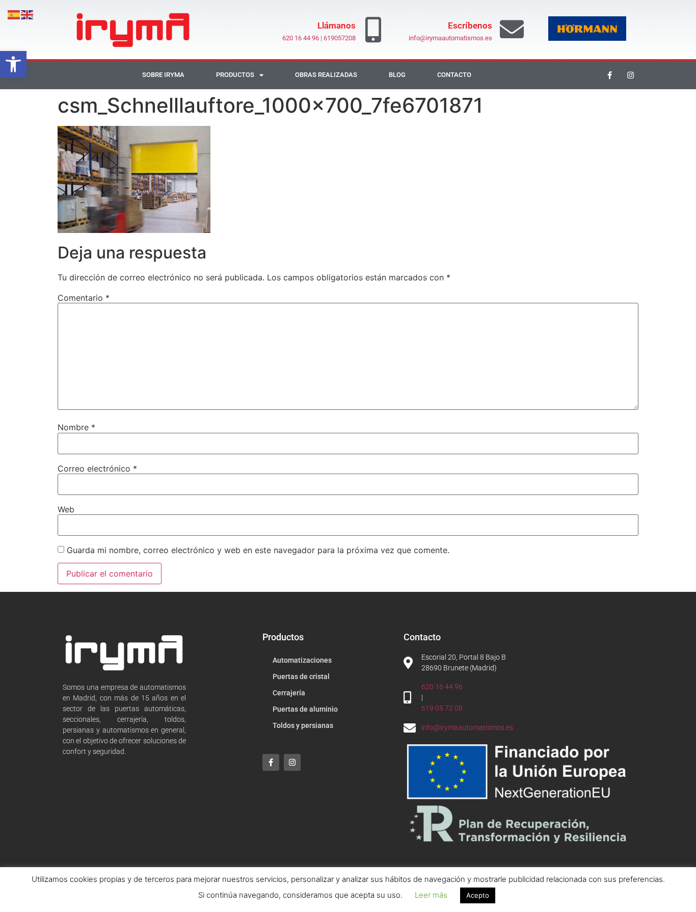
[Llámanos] (373, 29)
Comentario (84, 298)
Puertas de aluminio (305, 709)
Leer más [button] (431, 895)
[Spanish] (14, 14)
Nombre (76, 427)
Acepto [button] (477, 895)
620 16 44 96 (300, 38)
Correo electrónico (97, 468)
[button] (13, 64)
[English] (27, 14)
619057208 (340, 38)
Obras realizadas (326, 75)
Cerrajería (289, 693)
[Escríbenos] (512, 29)
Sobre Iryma (163, 75)
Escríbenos (470, 25)
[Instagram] (630, 75)
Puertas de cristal (301, 676)
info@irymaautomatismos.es (450, 38)
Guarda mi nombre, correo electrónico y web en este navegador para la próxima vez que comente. (258, 550)
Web (66, 509)
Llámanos (336, 25)
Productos (235, 75)
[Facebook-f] (610, 75)
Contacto (454, 75)
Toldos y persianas (303, 725)
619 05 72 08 (442, 708)
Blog (397, 75)
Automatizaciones (302, 660)
